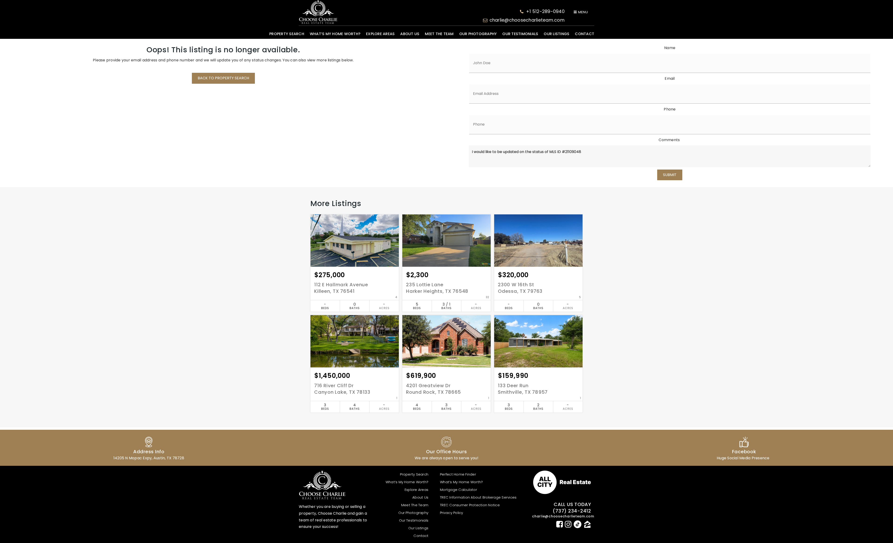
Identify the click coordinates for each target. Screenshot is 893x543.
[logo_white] (318, 12)
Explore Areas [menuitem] (380, 34)
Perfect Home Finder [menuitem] (458, 474)
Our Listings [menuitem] (556, 34)
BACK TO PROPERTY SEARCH (223, 78)
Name (669, 47)
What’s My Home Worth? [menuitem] (335, 34)
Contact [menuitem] (584, 34)
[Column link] (149, 448)
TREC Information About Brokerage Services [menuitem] (478, 497)
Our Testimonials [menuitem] (520, 34)
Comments (669, 140)
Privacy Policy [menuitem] (451, 512)
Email (670, 78)
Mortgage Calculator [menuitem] (458, 489)
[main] (446, 236)
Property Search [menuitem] (286, 34)
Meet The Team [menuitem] (439, 34)
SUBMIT (669, 174)
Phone (670, 109)
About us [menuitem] (409, 34)
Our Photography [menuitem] (478, 34)
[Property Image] (354, 240)
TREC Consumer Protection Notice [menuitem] (470, 505)
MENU (582, 12)
